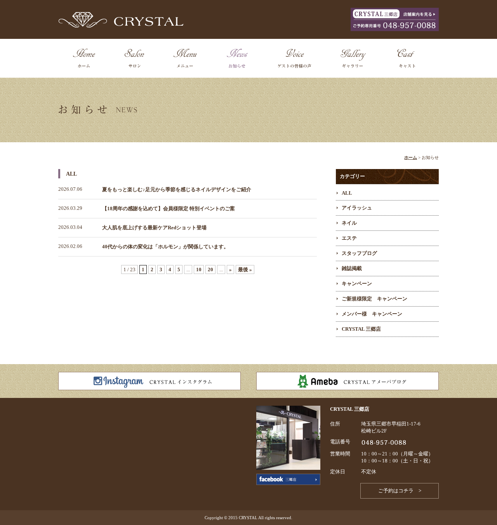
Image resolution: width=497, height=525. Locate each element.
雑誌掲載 (352, 268)
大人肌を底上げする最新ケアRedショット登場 (154, 227)
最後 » (245, 269)
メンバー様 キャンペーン (372, 314)
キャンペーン (357, 283)
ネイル (349, 223)
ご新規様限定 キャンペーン (374, 299)
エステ (349, 238)
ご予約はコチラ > (399, 491)
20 (210, 269)
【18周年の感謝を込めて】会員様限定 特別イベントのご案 (168, 208)
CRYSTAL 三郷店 (361, 329)
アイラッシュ (357, 208)
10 (199, 269)
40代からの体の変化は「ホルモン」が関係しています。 (165, 246)
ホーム (410, 157)
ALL (347, 193)
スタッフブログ (359, 253)
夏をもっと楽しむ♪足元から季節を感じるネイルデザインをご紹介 (176, 189)
